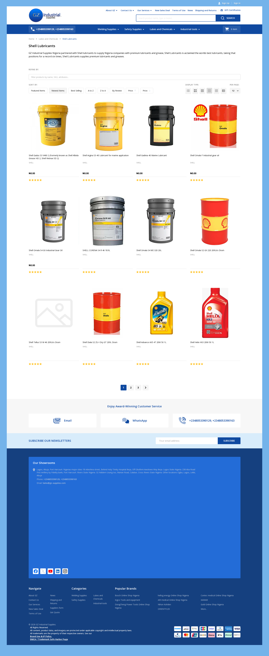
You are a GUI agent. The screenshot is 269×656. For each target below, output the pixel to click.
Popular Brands (125, 588)
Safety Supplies (133, 29)
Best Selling (76, 90)
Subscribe (229, 440)
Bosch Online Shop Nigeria (127, 595)
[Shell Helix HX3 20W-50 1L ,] (215, 313)
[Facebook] (36, 571)
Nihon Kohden (164, 604)
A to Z (91, 90)
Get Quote (55, 612)
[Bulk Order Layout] (223, 91)
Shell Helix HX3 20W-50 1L (202, 342)
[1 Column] (188, 91)
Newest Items (58, 90)
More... (204, 609)
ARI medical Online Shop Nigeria (172, 600)
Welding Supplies (107, 29)
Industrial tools (189, 29)
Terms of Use (178, 10)
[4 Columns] (209, 91)
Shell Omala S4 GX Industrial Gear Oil (45, 250)
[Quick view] (55, 186)
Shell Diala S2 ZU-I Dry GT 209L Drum (100, 342)
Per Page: (234, 84)
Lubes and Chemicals (161, 29)
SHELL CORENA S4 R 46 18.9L (96, 250)
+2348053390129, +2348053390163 (60, 479)
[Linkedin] (58, 571)
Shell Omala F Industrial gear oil (204, 155)
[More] (116, 10)
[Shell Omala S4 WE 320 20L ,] (161, 221)
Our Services (143, 10)
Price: (133, 91)
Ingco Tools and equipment (127, 600)
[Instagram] (65, 571)
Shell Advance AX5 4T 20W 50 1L (151, 342)
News (190, 10)
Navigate (35, 588)
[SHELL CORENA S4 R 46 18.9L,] (108, 221)
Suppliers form (56, 607)
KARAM (204, 600)
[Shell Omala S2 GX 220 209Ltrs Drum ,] (215, 221)
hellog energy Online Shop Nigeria (173, 595)
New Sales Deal (162, 10)
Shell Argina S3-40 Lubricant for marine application (106, 155)
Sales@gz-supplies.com (54, 483)
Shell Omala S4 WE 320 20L (149, 250)
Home (31, 39)
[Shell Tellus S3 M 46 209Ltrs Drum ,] (54, 313)
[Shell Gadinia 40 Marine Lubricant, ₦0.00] (161, 126)
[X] (43, 571)
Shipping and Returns (205, 10)
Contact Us (126, 10)
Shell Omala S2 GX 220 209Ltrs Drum (207, 250)
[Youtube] (50, 571)
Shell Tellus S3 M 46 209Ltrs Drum (44, 342)
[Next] (146, 387)
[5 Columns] (216, 91)
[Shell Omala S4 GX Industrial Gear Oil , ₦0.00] (54, 221)
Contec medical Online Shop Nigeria (217, 595)
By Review (117, 90)
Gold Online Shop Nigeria (212, 604)
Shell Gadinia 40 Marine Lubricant (151, 155)
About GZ (110, 10)
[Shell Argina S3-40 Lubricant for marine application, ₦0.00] (108, 126)
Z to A (103, 90)
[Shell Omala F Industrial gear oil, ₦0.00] (215, 126)
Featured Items (38, 90)
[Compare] (61, 186)
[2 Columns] (195, 91)
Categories (79, 588)
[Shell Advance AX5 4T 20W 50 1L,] (161, 313)
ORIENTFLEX (164, 609)
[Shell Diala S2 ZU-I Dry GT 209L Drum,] (108, 313)
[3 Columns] (202, 91)
